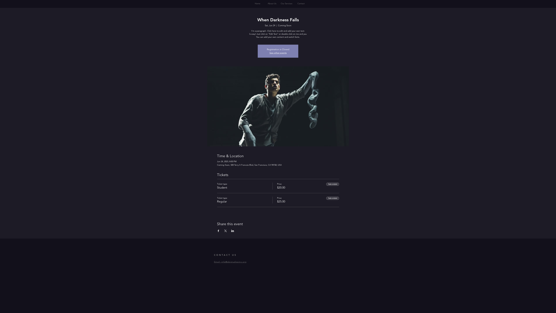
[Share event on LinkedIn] (232, 231)
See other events (278, 52)
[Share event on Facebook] (218, 231)
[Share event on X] (225, 231)
